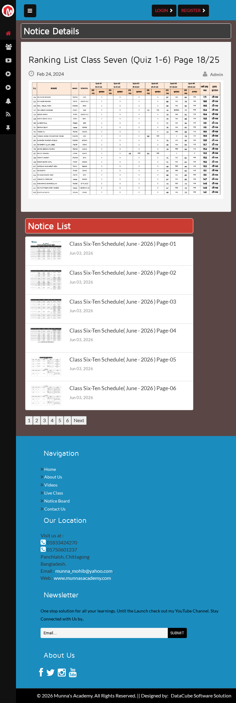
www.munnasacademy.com (82, 578)
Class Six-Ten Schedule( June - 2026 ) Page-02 (122, 272)
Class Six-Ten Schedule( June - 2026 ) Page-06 (122, 388)
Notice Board (56, 500)
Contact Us (54, 508)
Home (49, 469)
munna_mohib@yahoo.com (83, 571)
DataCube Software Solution (201, 695)
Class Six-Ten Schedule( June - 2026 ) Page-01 (122, 243)
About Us (52, 476)
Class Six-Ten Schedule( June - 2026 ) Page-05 (122, 359)
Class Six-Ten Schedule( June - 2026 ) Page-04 (122, 330)
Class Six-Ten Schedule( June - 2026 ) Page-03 (122, 301)
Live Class (53, 492)
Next (79, 420)
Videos (50, 484)
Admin (216, 74)
